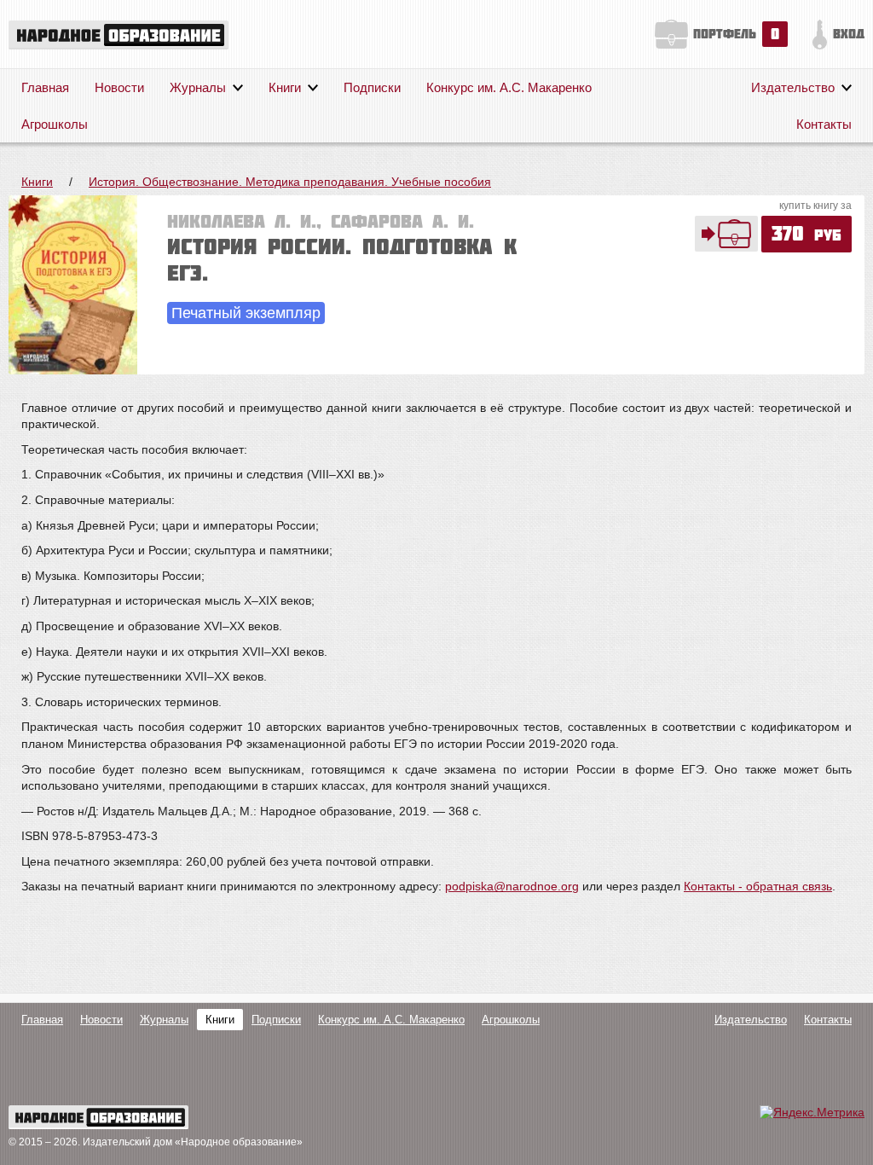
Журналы (198, 87)
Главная (45, 87)
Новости (119, 87)
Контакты (824, 124)
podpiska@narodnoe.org (512, 886)
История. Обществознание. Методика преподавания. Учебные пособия (290, 181)
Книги (285, 87)
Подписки (372, 87)
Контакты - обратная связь (758, 886)
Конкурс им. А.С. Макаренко (509, 87)
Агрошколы (54, 124)
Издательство (793, 87)
